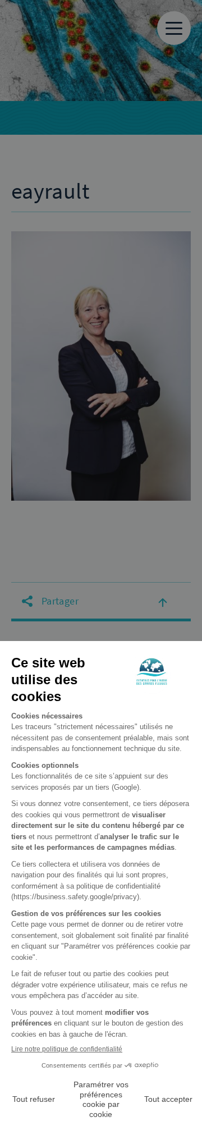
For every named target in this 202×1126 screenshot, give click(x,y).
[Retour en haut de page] (163, 601)
